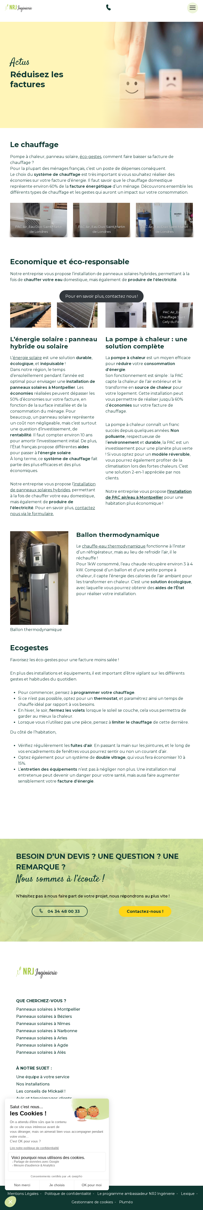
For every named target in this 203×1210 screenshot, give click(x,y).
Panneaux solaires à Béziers (44, 1016)
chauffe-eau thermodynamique (114, 546)
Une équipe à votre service (42, 1077)
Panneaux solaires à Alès (41, 1052)
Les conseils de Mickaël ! (40, 1091)
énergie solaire (27, 357)
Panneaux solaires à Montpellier (48, 1009)
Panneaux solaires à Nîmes (43, 1023)
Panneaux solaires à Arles (41, 1038)
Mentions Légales (22, 1193)
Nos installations (33, 1084)
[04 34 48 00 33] (108, 8)
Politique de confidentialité (68, 1193)
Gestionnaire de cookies (92, 1202)
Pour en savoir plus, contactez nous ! (101, 296)
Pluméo (126, 1202)
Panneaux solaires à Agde (42, 1045)
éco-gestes (90, 156)
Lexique (188, 1193)
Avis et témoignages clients (44, 1098)
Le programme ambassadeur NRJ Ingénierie (136, 1193)
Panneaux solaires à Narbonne (46, 1030)
